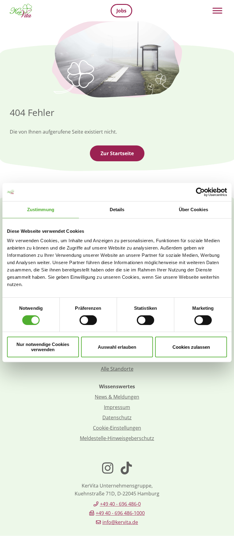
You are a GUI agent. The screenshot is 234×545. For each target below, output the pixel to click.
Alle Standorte (117, 368)
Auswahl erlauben (117, 347)
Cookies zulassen (191, 347)
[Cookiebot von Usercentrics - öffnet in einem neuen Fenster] (200, 192)
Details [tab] (117, 209)
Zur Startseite (117, 153)
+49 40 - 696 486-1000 (120, 513)
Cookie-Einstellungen (117, 427)
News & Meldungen (117, 396)
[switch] (88, 320)
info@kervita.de (120, 522)
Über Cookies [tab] (193, 209)
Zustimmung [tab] (40, 209)
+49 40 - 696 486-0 (120, 504)
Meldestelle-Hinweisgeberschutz (117, 438)
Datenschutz (117, 417)
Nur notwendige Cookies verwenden (42, 347)
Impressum (117, 407)
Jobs (121, 10)
